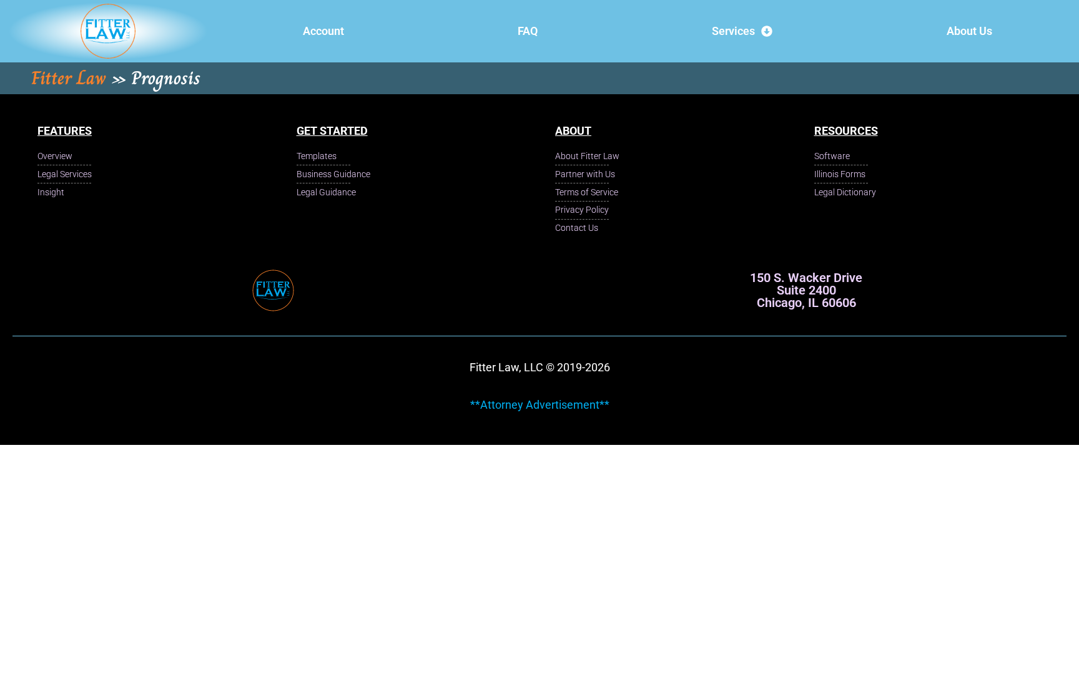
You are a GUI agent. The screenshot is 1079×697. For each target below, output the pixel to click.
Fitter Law (68, 78)
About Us (969, 30)
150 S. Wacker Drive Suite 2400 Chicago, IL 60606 (806, 290)
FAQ (528, 30)
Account (323, 30)
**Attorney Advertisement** (539, 404)
